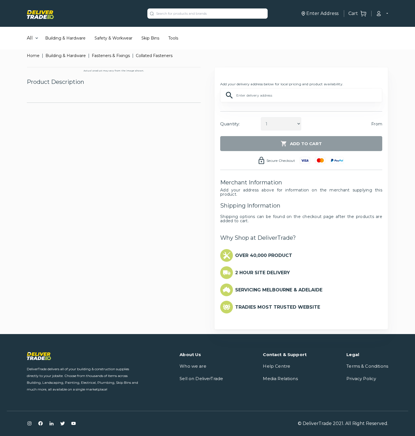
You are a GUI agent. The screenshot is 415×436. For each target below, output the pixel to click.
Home (33, 55)
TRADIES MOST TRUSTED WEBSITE (277, 307)
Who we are (193, 366)
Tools (173, 38)
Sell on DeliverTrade (201, 378)
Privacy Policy (361, 378)
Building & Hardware (65, 38)
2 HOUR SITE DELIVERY (262, 272)
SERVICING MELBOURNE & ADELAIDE (278, 290)
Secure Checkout (281, 160)
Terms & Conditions (367, 366)
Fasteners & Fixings (111, 55)
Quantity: (230, 124)
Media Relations (280, 378)
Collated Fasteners (154, 55)
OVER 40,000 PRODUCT (263, 255)
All (30, 38)
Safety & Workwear (113, 38)
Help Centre (276, 366)
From (376, 124)
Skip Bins (150, 38)
